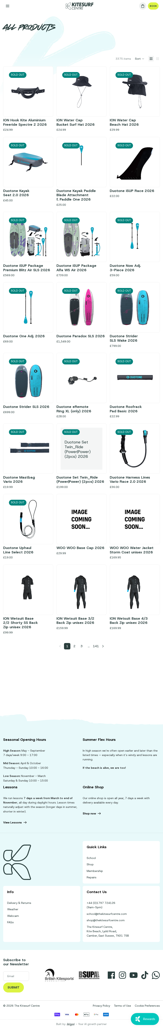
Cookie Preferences (147, 1005)
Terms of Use (122, 1005)
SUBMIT (13, 987)
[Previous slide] (65, 91)
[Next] (103, 646)
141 (96, 646)
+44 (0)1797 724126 (101, 903)
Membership (95, 871)
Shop (90, 864)
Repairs (91, 877)
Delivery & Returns (19, 903)
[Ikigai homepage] (71, 1024)
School (91, 858)
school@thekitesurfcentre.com (107, 914)
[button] (139, 58)
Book (153, 6)
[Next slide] (98, 91)
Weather (12, 909)
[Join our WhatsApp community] (156, 975)
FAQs (10, 922)
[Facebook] (111, 975)
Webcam (13, 916)
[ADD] (96, 533)
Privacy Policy (101, 1005)
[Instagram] (122, 975)
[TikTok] (145, 975)
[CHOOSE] (149, 533)
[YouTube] (134, 975)
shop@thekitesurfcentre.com (106, 920)
